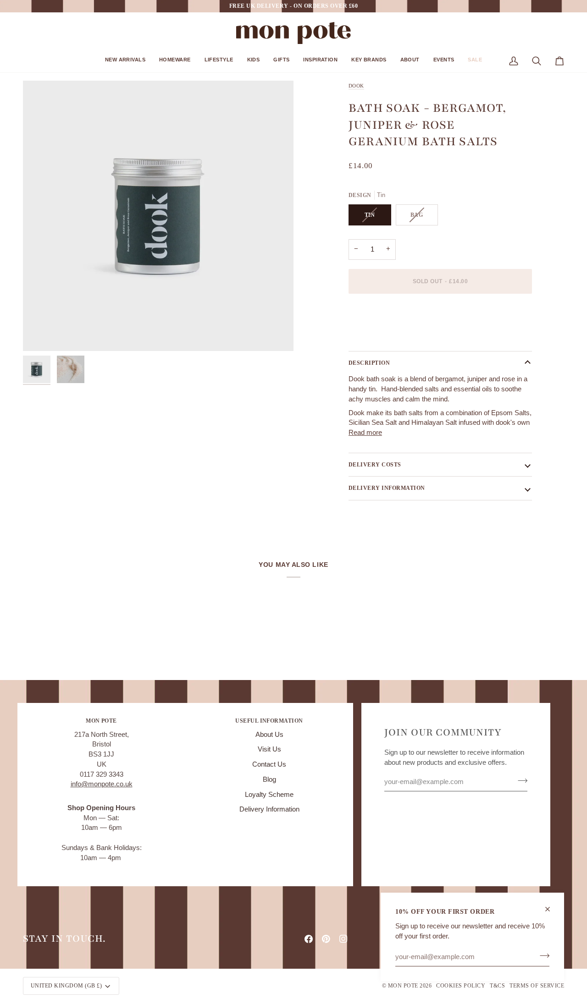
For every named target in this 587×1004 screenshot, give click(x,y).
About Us (269, 734)
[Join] (541, 955)
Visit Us (269, 749)
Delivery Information (269, 809)
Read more (365, 432)
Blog (269, 779)
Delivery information (387, 488)
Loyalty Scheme (269, 794)
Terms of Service (536, 985)
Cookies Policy (460, 985)
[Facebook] (309, 939)
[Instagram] (343, 939)
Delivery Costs (375, 464)
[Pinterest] (326, 939)
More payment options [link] (382, 336)
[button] (125, 63)
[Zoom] (158, 216)
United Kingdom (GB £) (66, 985)
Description (369, 363)
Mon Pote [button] (101, 721)
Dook (356, 85)
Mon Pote (403, 985)
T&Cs (497, 985)
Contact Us (269, 764)
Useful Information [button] (269, 721)
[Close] (551, 909)
